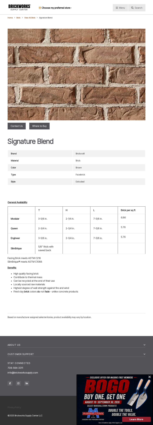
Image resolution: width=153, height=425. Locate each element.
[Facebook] (10, 383)
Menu (122, 7)
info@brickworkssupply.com (23, 372)
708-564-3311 (15, 368)
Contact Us (17, 125)
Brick (18, 18)
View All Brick (29, 18)
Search (138, 7)
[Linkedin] (26, 383)
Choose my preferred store (56, 7)
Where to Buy (39, 125)
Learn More (136, 419)
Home (10, 18)
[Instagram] (18, 383)
